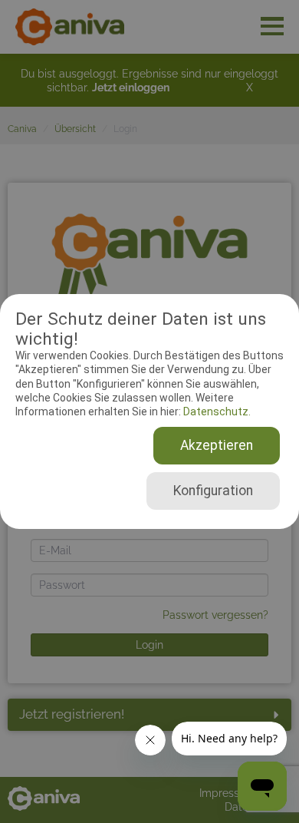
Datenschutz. (216, 411)
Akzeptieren (216, 445)
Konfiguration (213, 490)
